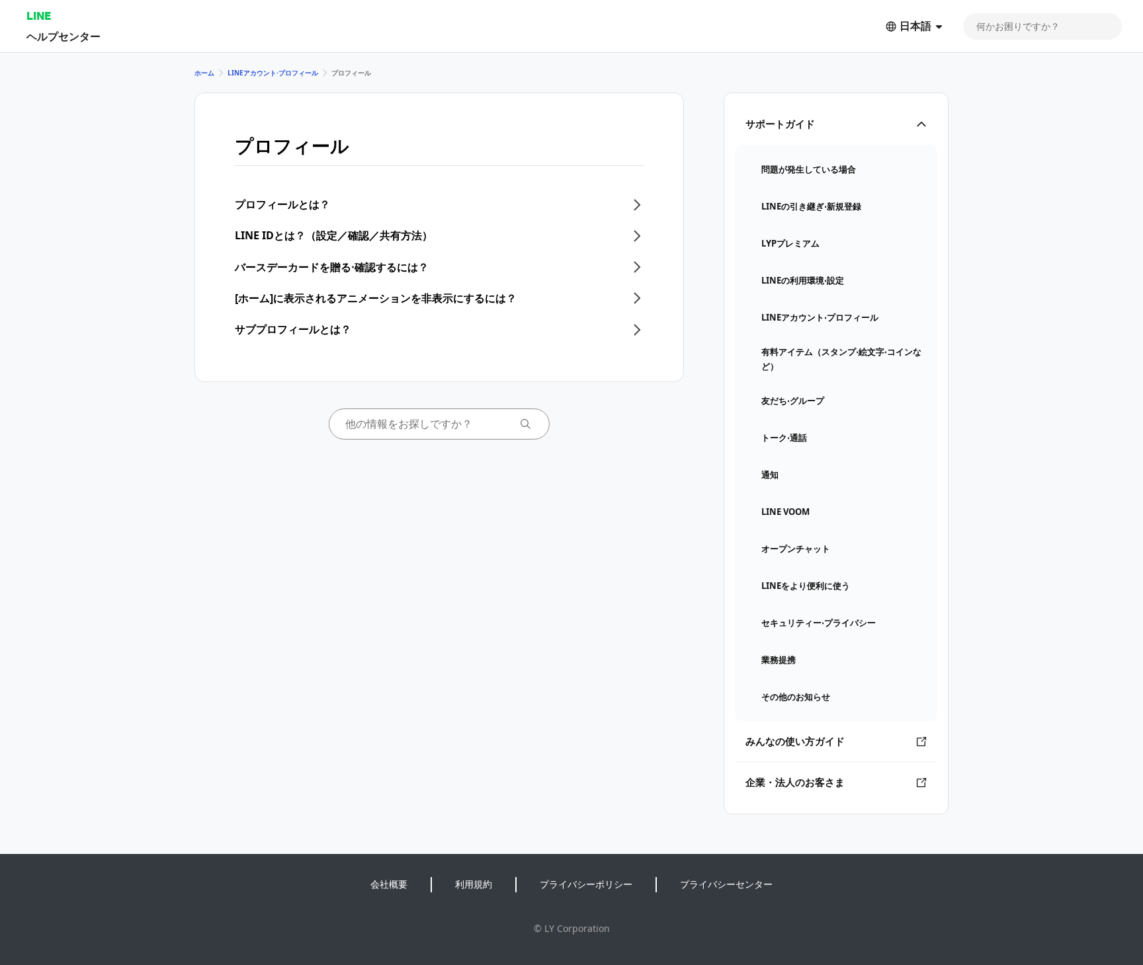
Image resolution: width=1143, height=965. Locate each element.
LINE (38, 15)
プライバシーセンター (726, 884)
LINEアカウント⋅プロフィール (273, 72)
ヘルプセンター (63, 36)
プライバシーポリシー (586, 884)
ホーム (204, 72)
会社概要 (388, 884)
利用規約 (473, 884)
